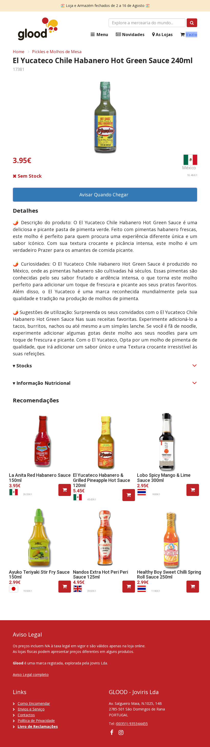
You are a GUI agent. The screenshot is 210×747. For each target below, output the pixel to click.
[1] (64, 490)
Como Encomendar (34, 703)
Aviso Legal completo (31, 674)
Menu (102, 34)
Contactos (26, 714)
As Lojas (164, 34)
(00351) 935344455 (132, 723)
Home (18, 51)
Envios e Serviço (31, 709)
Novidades (132, 34)
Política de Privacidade (36, 720)
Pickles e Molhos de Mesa (56, 51)
